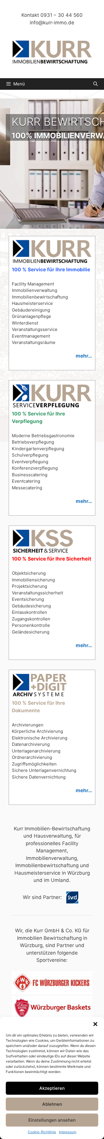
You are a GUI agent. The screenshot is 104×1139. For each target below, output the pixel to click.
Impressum (67, 1132)
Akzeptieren (52, 1088)
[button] (95, 1024)
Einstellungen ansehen (52, 1120)
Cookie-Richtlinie (42, 1132)
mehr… (84, 356)
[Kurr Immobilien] (52, 53)
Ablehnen (52, 1104)
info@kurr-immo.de (52, 22)
